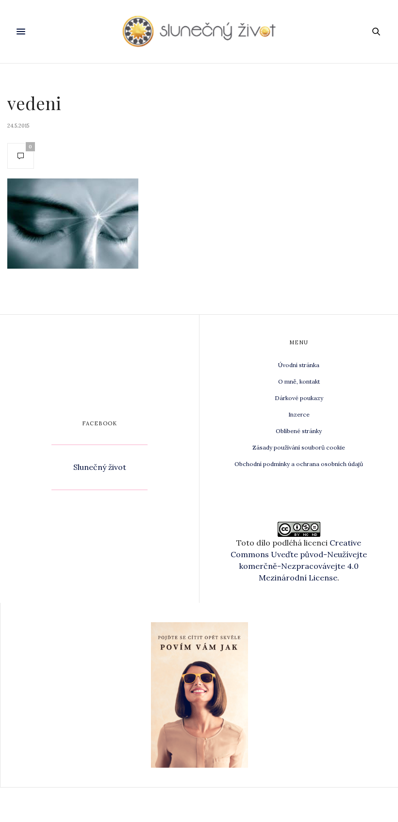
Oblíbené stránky (299, 431)
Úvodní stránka (298, 365)
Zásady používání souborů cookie (298, 447)
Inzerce (299, 414)
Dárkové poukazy (299, 398)
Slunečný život (99, 467)
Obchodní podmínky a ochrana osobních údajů (298, 463)
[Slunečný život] (199, 31)
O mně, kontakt (299, 381)
